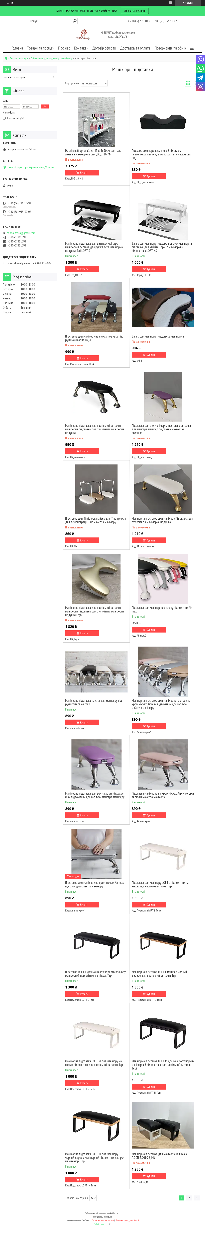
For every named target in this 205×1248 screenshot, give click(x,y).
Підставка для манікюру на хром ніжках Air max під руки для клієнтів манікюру (94, 884)
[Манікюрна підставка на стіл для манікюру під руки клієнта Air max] (96, 672)
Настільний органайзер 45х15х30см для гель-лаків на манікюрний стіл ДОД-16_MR (93, 152)
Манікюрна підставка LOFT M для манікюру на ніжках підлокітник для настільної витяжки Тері (94, 1063)
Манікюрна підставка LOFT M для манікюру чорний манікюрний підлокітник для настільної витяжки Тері (163, 1064)
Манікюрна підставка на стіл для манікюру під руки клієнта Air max (93, 702)
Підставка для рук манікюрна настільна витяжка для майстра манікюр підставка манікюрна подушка (161, 429)
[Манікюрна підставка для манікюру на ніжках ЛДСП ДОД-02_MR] (163, 1125)
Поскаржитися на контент (103, 1220)
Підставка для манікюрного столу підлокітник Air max (162, 609)
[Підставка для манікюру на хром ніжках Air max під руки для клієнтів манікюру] (96, 854)
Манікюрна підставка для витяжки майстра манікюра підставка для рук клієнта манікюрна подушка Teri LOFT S (94, 247)
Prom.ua (116, 1213)
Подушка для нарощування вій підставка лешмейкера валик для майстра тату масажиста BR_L (161, 154)
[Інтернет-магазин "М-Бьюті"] (83, 35)
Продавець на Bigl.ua (102, 1216)
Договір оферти (104, 48)
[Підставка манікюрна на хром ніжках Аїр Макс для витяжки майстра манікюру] (163, 764)
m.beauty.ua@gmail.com (21, 233)
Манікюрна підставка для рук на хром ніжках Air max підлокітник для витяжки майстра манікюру (94, 795)
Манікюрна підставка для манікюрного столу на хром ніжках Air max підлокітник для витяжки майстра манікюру (161, 704)
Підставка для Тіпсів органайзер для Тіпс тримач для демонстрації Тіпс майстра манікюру (95, 520)
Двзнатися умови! (135, 11)
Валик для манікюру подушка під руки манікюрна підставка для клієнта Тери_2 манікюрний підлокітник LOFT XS (162, 247)
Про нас (64, 48)
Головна (17, 48)
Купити (84, 172)
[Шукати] (75, 21)
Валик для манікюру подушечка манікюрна (158, 336)
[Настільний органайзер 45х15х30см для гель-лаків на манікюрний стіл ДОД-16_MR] (96, 122)
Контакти (81, 48)
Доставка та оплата (135, 48)
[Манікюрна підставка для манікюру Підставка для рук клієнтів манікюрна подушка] (163, 489)
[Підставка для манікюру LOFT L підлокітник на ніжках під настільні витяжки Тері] (163, 854)
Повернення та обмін (170, 48)
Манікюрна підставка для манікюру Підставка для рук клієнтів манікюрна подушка (162, 520)
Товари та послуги (40, 48)
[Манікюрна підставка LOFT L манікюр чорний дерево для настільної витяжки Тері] (163, 943)
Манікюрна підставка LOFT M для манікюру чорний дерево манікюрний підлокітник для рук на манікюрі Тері (94, 1157)
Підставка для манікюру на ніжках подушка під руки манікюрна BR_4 (94, 338)
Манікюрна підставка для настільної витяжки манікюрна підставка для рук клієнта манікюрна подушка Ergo (94, 611)
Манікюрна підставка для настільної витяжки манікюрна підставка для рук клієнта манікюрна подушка (94, 429)
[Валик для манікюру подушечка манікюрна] (163, 307)
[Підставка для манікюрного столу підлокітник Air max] (163, 579)
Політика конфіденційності (127, 1220)
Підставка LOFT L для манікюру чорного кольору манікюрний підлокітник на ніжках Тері (95, 973)
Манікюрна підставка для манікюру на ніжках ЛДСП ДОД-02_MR (159, 1155)
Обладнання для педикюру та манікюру (51, 58)
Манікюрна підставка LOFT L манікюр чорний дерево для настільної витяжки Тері (159, 973)
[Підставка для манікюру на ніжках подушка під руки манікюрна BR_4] (96, 307)
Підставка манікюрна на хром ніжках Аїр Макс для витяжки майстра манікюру (163, 795)
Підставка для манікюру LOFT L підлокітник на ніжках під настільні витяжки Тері (160, 884)
